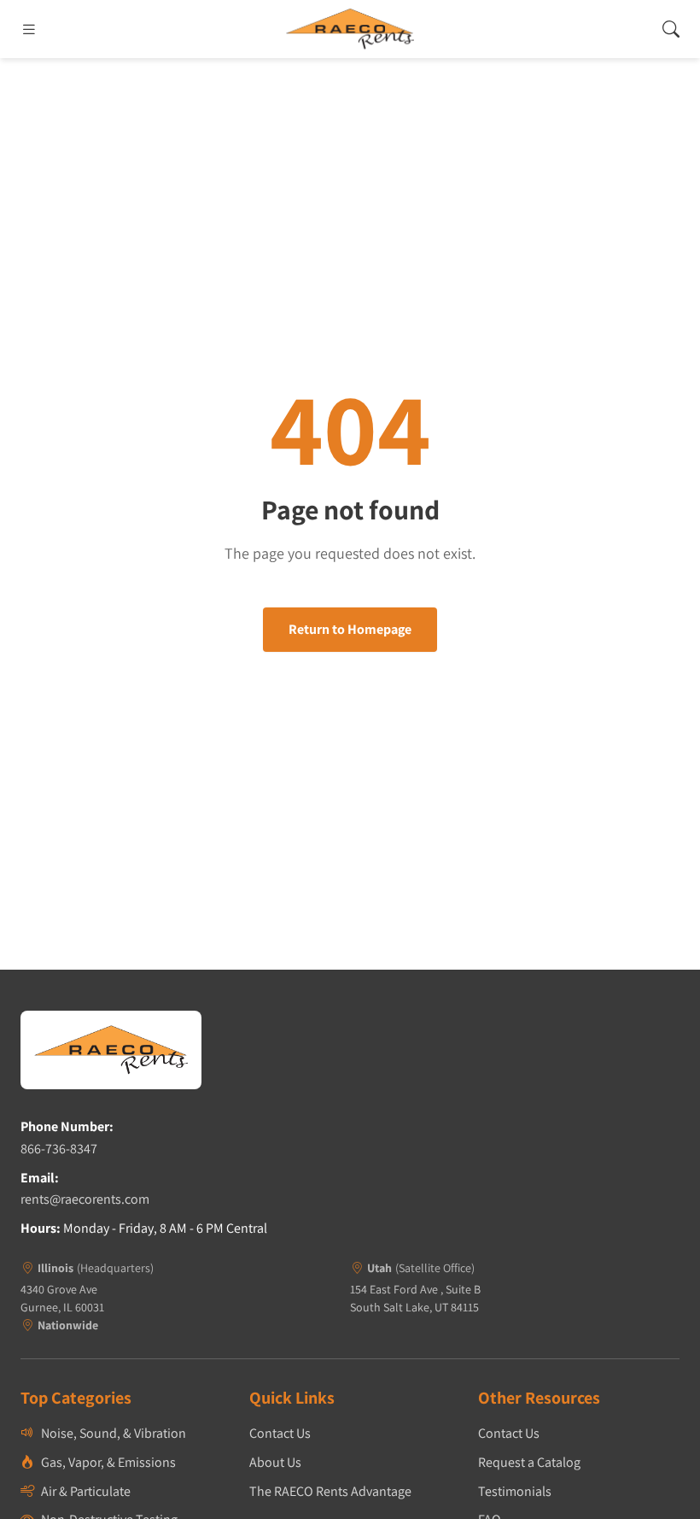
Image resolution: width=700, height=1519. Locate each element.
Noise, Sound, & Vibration (113, 1433)
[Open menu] (29, 29)
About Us (275, 1462)
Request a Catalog (529, 1462)
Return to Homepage (350, 629)
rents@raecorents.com (84, 1199)
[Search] (671, 29)
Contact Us (280, 1433)
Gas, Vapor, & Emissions (108, 1462)
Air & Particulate (86, 1491)
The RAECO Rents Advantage (330, 1491)
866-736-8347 (58, 1149)
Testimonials (514, 1491)
